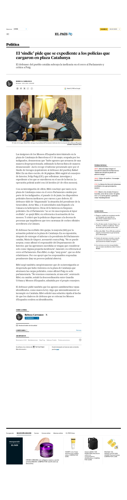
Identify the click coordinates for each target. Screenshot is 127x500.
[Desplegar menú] (7, 34)
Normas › (79, 330)
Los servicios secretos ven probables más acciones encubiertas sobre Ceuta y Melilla (108, 246)
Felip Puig (42, 340)
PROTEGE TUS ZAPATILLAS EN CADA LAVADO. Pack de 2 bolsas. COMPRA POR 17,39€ (112, 454)
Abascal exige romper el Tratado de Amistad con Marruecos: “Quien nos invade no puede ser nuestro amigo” (106, 171)
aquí (57, 349)
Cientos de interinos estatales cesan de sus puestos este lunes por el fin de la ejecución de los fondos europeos (107, 239)
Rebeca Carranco (24, 81)
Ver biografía (30, 318)
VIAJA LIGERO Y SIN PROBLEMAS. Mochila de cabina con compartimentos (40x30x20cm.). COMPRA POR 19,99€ (92, 456)
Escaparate (10, 433)
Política (12, 45)
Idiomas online (58, 433)
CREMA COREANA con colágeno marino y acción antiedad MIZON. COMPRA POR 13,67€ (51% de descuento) (42, 461)
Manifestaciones (33, 340)
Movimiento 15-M (21, 340)
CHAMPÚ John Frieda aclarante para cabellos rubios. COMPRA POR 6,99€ (72, 454)
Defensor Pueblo (52, 340)
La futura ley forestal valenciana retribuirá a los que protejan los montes (107, 186)
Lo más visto (98, 211)
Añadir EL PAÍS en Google (73, 88)
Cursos (36, 433)
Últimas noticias (100, 165)
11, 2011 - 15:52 (28, 83)
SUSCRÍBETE (104, 29)
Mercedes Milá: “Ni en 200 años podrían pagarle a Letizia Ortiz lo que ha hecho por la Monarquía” (108, 232)
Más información (21, 349)
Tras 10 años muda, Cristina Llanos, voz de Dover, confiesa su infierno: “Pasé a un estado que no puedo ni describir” (108, 225)
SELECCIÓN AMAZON (24, 433)
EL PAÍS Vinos (70, 433)
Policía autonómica (64, 340)
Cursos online (46, 433)
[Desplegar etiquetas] (80, 340)
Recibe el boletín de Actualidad (28, 325)
